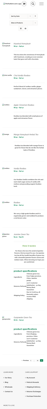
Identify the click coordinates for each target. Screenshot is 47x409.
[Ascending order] (35, 16)
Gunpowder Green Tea (23, 317)
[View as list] (25, 28)
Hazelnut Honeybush (22, 44)
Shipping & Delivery (33, 387)
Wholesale (8, 387)
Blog (6, 382)
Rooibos (17, 202)
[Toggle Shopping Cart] (24, 3)
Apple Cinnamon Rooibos (24, 105)
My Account (31, 378)
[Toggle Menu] (41, 4)
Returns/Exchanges (34, 391)
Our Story (8, 378)
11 (37, 360)
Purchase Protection (34, 396)
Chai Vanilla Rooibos (22, 75)
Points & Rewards (33, 382)
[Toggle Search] (32, 3)
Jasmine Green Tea (21, 234)
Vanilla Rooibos (20, 168)
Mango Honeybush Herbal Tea (26, 134)
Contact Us (9, 391)
